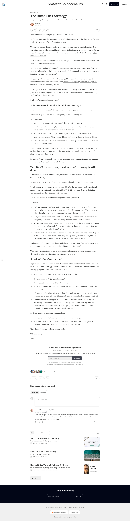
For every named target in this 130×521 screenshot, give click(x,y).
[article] (65, 442)
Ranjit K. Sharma (40, 410)
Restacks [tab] (43, 392)
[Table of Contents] (2, 260)
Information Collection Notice (64, 364)
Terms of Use (74, 363)
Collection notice (78, 507)
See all (34, 478)
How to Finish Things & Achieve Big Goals (49, 465)
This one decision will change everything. (43, 441)
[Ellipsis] (98, 409)
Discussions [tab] (45, 433)
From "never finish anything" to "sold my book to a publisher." (50, 468)
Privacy (65, 507)
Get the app (74, 512)
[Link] (27, 105)
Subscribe (114, 4)
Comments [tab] (35, 392)
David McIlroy (53, 470)
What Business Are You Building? (45, 438)
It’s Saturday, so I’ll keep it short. (40, 454)
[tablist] (38, 392)
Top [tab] (33, 433)
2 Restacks (53, 372)
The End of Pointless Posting (43, 452)
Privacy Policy (79, 364)
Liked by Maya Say (41, 412)
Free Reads (34, 12)
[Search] (102, 4)
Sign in (124, 4)
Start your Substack (60, 512)
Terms (70, 507)
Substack (55, 517)
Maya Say (38, 23)
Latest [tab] (37, 433)
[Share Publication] (106, 4)
